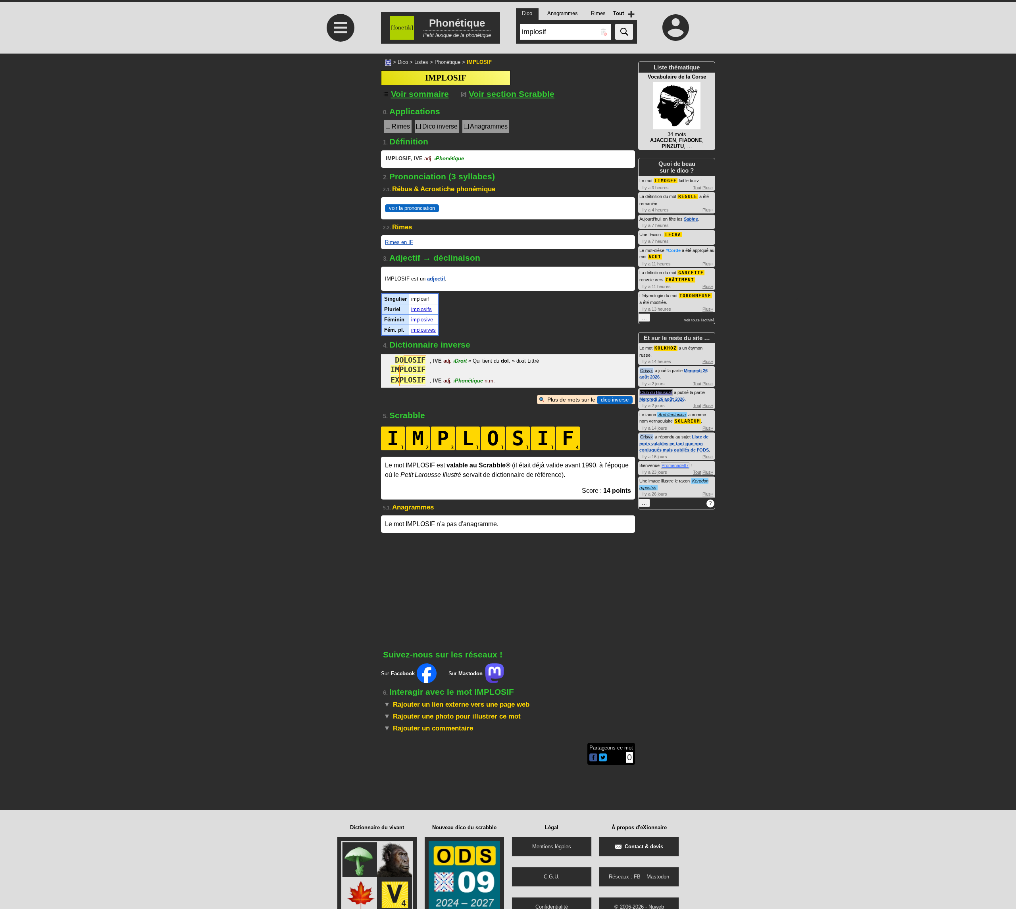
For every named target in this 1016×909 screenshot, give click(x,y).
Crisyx (646, 370)
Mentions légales (551, 846)
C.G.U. (552, 877)
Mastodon (658, 877)
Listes (421, 62)
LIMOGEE (665, 180)
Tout (697, 187)
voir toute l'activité (699, 320)
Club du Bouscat (656, 392)
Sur (398, 673)
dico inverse (615, 400)
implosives (423, 330)
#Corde (673, 250)
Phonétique (447, 62)
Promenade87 (675, 465)
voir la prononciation (412, 208)
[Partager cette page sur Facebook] (593, 758)
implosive (422, 320)
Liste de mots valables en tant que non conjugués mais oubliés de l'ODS (674, 443)
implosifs (421, 309)
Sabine (691, 219)
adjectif (436, 279)
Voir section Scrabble (511, 93)
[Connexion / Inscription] (675, 27)
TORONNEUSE (695, 295)
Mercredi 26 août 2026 (662, 399)
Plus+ (707, 187)
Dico (403, 62)
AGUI (654, 256)
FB (637, 877)
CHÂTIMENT (680, 280)
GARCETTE (691, 272)
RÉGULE (687, 196)
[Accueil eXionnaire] (388, 62)
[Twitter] (603, 760)
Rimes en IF (399, 242)
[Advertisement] (339, 263)
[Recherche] (624, 32)
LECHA (673, 234)
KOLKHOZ (665, 348)
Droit (460, 361)
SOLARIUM (687, 421)
